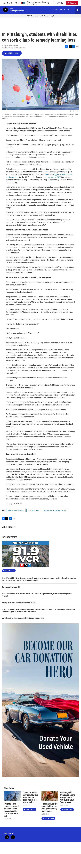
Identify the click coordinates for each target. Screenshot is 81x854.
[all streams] (78, 10)
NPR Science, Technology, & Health (55, 510)
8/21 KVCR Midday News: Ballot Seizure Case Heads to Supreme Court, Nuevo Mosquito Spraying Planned (37, 595)
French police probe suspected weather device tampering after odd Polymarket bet (11, 810)
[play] (5, 10)
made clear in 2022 (53, 177)
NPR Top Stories (34, 510)
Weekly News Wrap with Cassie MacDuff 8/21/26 (19, 603)
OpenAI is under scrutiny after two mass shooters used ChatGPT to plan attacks (30, 797)
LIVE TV (60, 3)
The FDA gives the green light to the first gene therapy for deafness (49, 807)
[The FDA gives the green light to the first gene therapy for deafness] (49, 796)
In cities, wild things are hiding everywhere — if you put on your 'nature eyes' (67, 797)
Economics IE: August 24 (11, 587)
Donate (73, 3)
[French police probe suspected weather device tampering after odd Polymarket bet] (12, 796)
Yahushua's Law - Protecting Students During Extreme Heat (23, 618)
